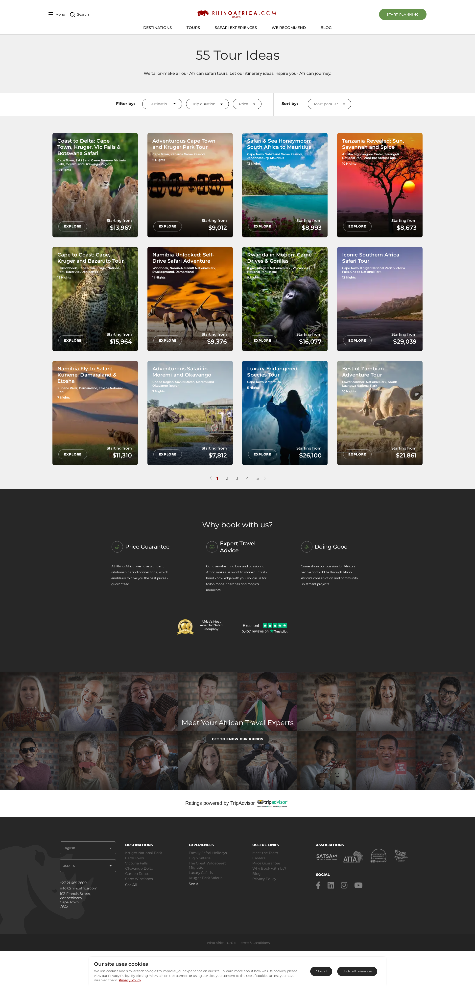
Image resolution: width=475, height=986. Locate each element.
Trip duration (204, 104)
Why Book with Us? (269, 868)
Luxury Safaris (201, 872)
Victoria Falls (136, 863)
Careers (258, 858)
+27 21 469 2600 (73, 883)
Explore (73, 226)
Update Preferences (357, 971)
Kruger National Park (143, 853)
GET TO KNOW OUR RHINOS (237, 739)
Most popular (326, 104)
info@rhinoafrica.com (78, 888)
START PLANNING (403, 14)
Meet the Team (265, 853)
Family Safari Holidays (208, 853)
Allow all (321, 971)
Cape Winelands (139, 879)
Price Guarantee (266, 863)
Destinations (159, 104)
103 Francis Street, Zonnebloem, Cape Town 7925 (75, 900)
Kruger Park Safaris (205, 878)
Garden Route (137, 873)
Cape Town (134, 858)
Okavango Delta (139, 868)
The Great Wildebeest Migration (207, 865)
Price (244, 104)
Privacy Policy (264, 879)
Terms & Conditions (254, 943)
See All (131, 885)
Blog (326, 27)
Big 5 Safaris (200, 858)
